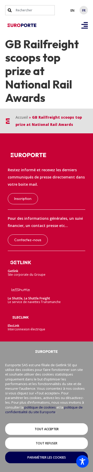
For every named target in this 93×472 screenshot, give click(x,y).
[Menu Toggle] (84, 25)
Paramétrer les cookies (46, 457)
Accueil (22, 117)
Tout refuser (46, 443)
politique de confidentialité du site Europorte (44, 409)
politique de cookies (40, 407)
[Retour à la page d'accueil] (22, 25)
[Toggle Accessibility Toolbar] (82, 461)
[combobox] (30, 10)
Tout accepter (47, 429)
